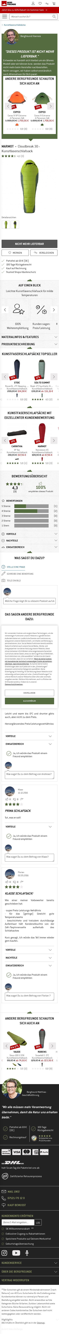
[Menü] (4, 16)
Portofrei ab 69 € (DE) (17, 260)
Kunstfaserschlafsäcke (14, 24)
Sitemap (41, 1322)
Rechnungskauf (17, 1137)
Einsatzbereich (15, 744)
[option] (29, 186)
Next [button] (54, 309)
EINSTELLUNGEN (29, 693)
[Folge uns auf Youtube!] (18, 1253)
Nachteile (11, 957)
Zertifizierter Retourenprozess (26, 1176)
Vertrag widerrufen (15, 1280)
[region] (29, 667)
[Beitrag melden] (22, 799)
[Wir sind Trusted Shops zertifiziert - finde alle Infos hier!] (34, 1138)
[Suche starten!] (54, 17)
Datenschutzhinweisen (14, 684)
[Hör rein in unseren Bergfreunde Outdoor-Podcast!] (29, 1253)
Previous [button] (5, 309)
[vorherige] (8, 106)
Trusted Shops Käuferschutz (21, 272)
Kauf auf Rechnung (16, 268)
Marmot (8, 146)
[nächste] (50, 106)
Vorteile (11, 736)
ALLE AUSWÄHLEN (29, 701)
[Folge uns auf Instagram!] (7, 1253)
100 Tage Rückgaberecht (19, 264)
